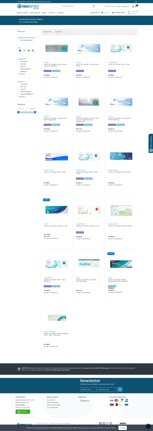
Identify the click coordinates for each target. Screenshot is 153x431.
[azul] (20, 50)
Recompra (133, 13)
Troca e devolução (52, 407)
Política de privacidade (53, 405)
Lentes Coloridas (35, 13)
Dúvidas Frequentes (53, 402)
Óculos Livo (52, 13)
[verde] (29, 50)
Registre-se (126, 6)
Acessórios (60, 13)
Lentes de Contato (22, 13)
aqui (119, 6)
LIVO (136, 1)
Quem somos (51, 400)
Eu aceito (122, 428)
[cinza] (24, 50)
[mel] (33, 50)
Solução (44, 13)
